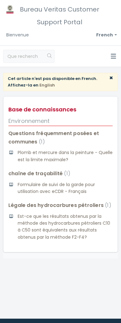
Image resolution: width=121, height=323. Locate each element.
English (47, 85)
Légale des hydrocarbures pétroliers (58, 205)
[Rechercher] (49, 56)
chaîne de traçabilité (38, 173)
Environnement (29, 121)
